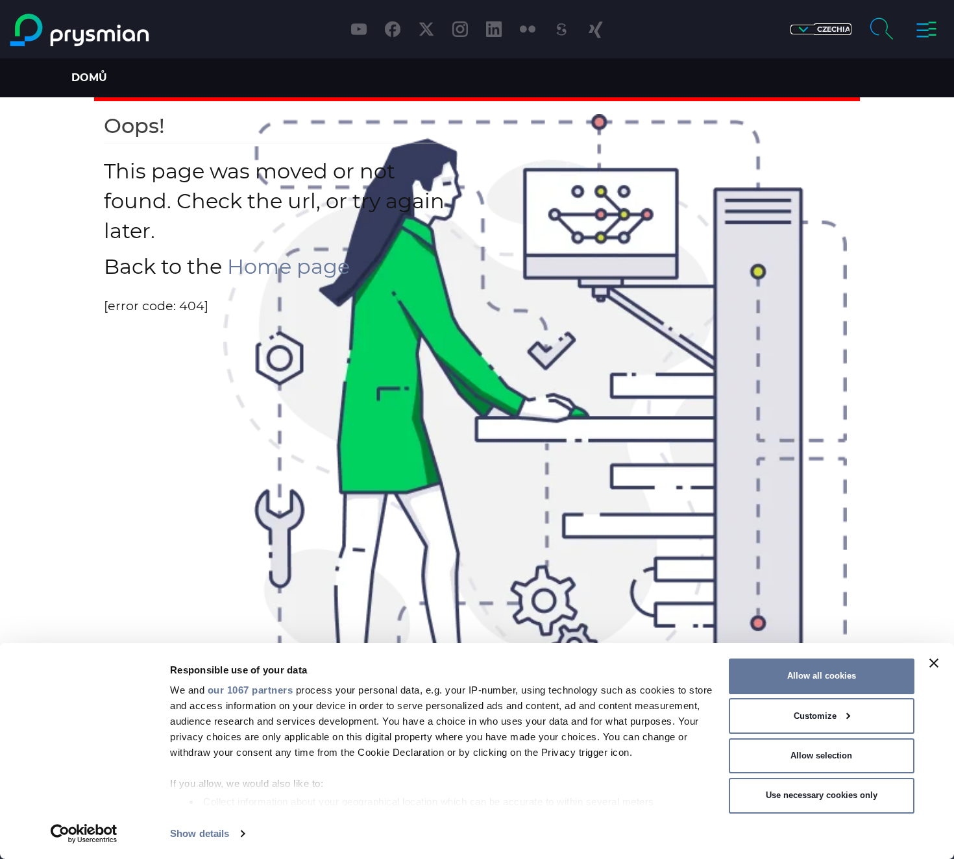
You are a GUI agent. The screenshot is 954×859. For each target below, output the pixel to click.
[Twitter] (426, 29)
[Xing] (595, 29)
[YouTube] (358, 29)
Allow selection (821, 755)
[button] (821, 29)
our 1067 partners (250, 690)
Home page (288, 266)
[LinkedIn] (493, 29)
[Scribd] (561, 29)
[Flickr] (527, 29)
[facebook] (392, 29)
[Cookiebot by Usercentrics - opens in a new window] (84, 833)
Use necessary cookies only (821, 795)
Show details (199, 833)
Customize (815, 716)
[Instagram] (460, 29)
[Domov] (122, 30)
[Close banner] (933, 663)
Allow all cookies (821, 676)
